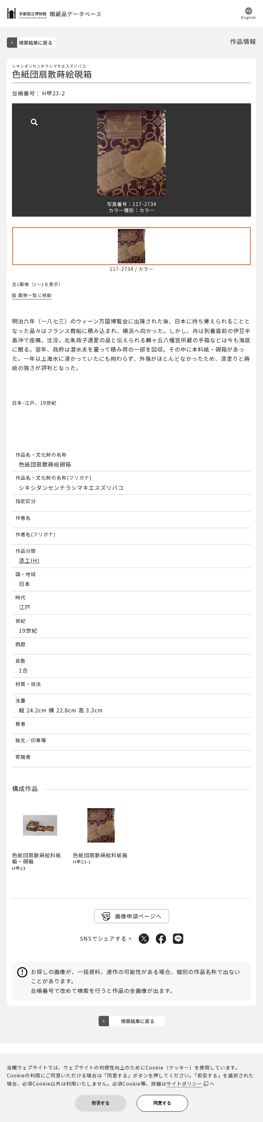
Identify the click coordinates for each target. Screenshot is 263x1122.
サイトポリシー (184, 1083)
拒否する (101, 1103)
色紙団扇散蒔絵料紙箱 (100, 858)
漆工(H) (29, 560)
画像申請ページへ (138, 916)
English (248, 16)
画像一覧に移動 (35, 295)
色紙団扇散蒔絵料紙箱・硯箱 (36, 861)
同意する (162, 1103)
